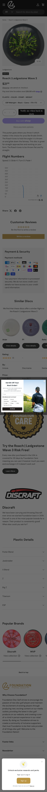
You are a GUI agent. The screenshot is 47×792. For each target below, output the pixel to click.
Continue (12, 409)
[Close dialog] (44, 381)
